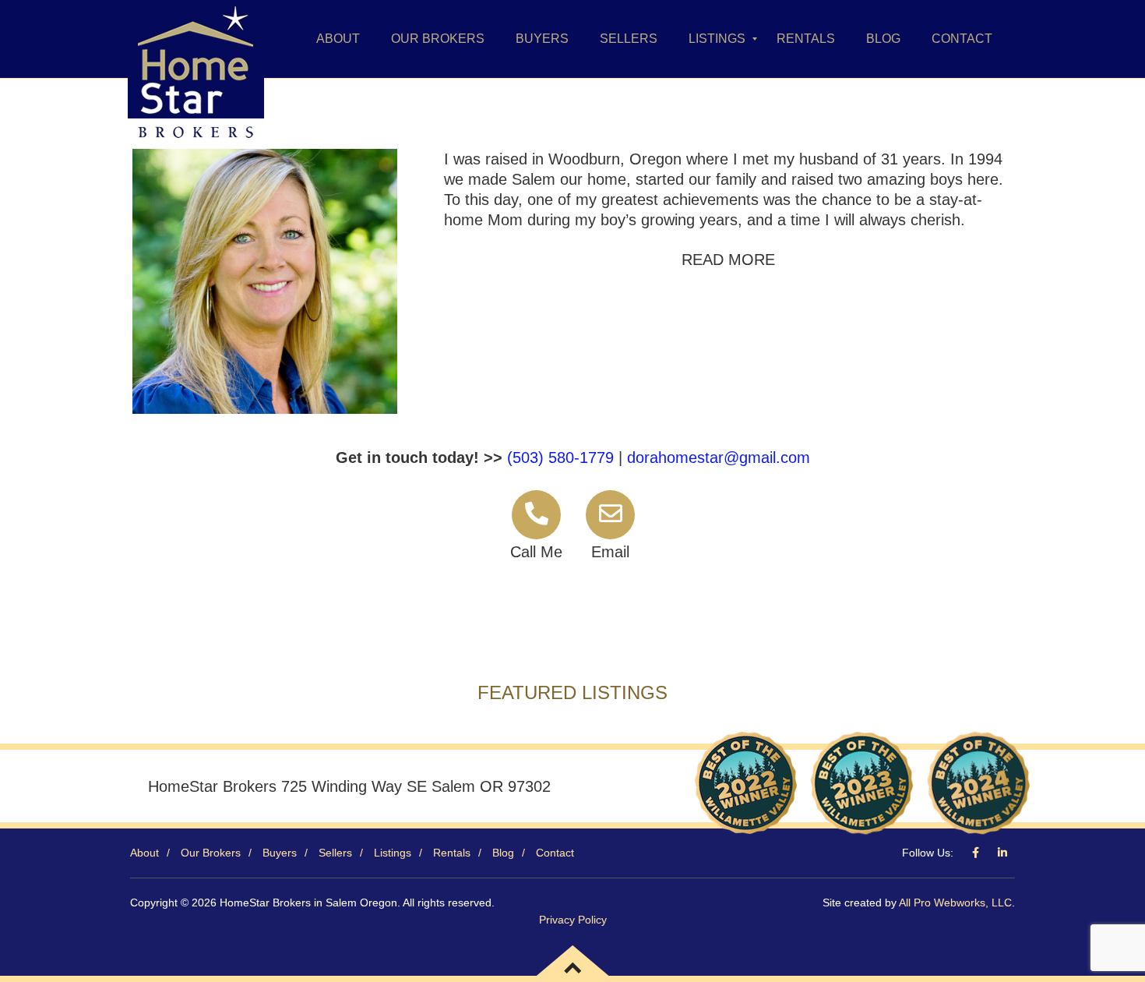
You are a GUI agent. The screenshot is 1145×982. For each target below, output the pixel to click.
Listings (392, 852)
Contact (555, 852)
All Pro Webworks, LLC (955, 902)
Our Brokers (211, 852)
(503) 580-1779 (560, 457)
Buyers (279, 852)
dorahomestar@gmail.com (718, 457)
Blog (503, 852)
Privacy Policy (573, 919)
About (144, 852)
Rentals (451, 852)
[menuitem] (338, 39)
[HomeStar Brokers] (195, 39)
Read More (728, 259)
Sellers (335, 852)
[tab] (728, 259)
